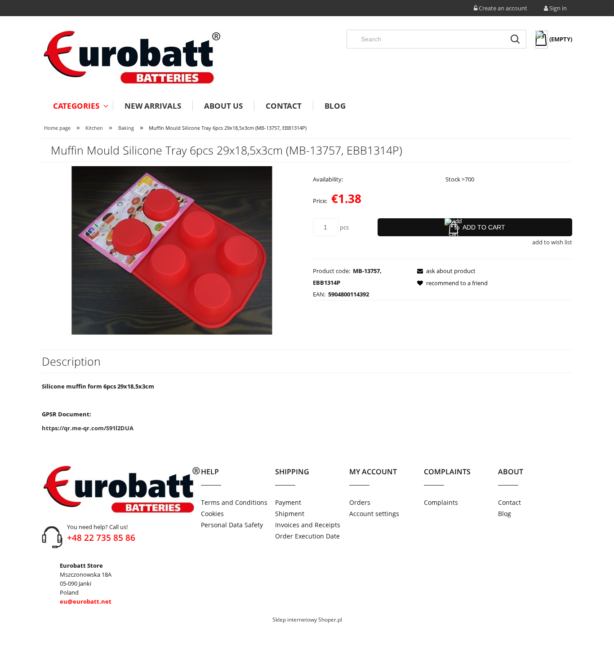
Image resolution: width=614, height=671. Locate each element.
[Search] (515, 39)
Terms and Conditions (234, 502)
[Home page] (132, 57)
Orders (359, 502)
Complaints (441, 502)
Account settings (374, 513)
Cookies (212, 513)
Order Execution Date (307, 536)
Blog (504, 513)
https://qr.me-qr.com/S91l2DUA (87, 428)
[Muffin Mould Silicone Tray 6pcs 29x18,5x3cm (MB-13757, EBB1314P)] (171, 250)
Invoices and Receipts (307, 525)
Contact (509, 502)
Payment (288, 502)
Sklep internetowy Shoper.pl (307, 619)
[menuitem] (77, 106)
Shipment (289, 513)
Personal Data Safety (232, 525)
